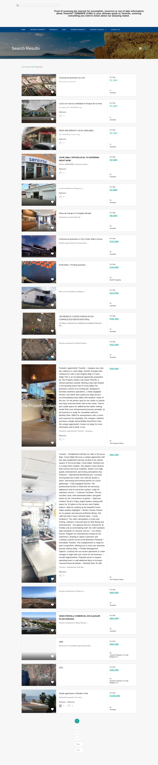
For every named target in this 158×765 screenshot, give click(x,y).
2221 (61, 668)
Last (78, 750)
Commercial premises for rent (72, 78)
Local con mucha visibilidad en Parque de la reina (80, 104)
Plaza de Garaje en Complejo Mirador (75, 213)
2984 (61, 642)
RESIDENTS (53, 29)
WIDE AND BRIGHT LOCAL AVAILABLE (76, 130)
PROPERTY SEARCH (97, 29)
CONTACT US (115, 29)
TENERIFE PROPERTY (78, 29)
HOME (23, 29)
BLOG (64, 29)
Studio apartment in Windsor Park (73, 693)
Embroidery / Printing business (72, 265)
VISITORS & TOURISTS (37, 29)
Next (78, 744)
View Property (39, 91)
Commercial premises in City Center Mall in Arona (80, 239)
